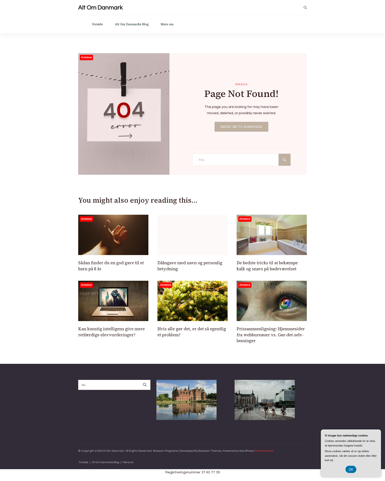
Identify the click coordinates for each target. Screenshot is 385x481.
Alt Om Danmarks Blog (132, 24)
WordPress (246, 450)
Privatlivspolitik (263, 450)
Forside (97, 24)
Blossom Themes (210, 450)
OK (351, 469)
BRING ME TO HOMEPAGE (241, 127)
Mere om (167, 24)
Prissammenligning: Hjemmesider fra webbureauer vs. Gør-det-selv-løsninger (271, 335)
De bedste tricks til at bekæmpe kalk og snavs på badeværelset (267, 266)
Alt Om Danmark (100, 7)
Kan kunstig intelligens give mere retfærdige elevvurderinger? (111, 332)
